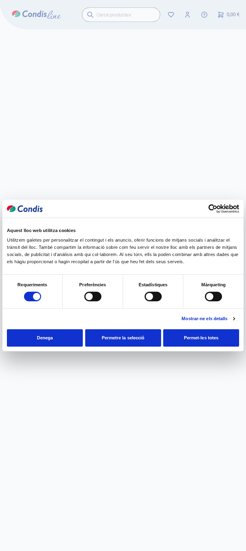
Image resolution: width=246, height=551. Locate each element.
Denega (45, 337)
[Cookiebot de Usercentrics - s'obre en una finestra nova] (213, 208)
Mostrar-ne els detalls (204, 318)
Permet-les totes (201, 337)
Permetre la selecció (123, 337)
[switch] (92, 296)
